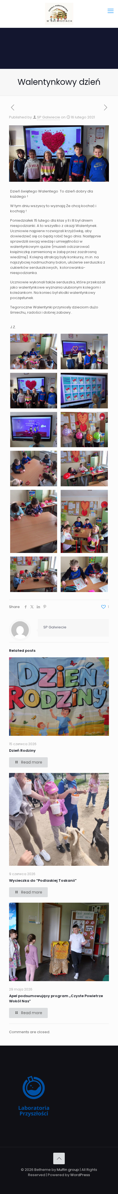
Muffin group (68, 1169)
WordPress (80, 1174)
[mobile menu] (110, 11)
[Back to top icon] (59, 1158)
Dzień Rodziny (22, 750)
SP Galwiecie (48, 117)
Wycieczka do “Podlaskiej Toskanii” (43, 880)
